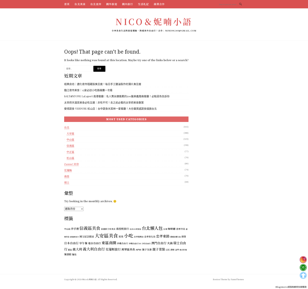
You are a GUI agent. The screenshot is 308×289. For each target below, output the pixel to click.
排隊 (183, 236)
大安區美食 (106, 235)
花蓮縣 (68, 170)
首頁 (67, 4)
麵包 (74, 254)
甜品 (70, 249)
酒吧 (172, 249)
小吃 (128, 235)
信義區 (70, 145)
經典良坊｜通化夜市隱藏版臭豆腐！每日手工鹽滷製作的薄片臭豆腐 (102, 84)
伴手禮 (75, 229)
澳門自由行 (159, 243)
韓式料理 (183, 249)
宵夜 (121, 236)
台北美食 (80, 4)
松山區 (70, 158)
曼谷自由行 (94, 243)
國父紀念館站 (87, 236)
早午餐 (83, 243)
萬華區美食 (128, 249)
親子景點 (158, 249)
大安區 (70, 133)
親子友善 (147, 249)
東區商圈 (109, 242)
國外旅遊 (111, 4)
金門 (177, 249)
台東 (165, 229)
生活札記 (143, 4)
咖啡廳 (171, 228)
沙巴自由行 (146, 243)
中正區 (70, 152)
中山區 (70, 139)
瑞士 (66, 182)
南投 (66, 176)
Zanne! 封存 (71, 164)
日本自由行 (71, 243)
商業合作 (159, 4)
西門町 (138, 249)
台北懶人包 (152, 228)
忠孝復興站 (139, 236)
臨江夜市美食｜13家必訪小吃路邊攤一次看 (88, 90)
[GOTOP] (303, 275)
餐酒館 (67, 254)
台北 (66, 127)
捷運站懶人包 (175, 236)
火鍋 (170, 243)
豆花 (168, 249)
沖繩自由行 (122, 243)
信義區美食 (89, 228)
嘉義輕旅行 (74, 237)
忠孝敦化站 (149, 236)
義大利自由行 (94, 249)
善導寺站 (180, 228)
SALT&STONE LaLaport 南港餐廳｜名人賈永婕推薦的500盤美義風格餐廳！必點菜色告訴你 (117, 96)
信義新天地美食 (108, 228)
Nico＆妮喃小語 (154, 21)
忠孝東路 (163, 236)
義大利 (77, 249)
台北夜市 (95, 4)
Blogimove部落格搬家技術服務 (290, 286)
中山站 (67, 228)
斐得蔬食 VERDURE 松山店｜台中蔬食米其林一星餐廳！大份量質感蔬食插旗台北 (110, 108)
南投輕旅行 (122, 229)
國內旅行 (127, 4)
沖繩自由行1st (135, 243)
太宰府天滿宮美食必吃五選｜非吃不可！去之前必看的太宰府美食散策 (104, 102)
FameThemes (237, 279)
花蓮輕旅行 (113, 249)
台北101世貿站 (135, 229)
